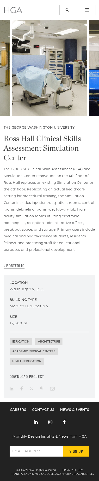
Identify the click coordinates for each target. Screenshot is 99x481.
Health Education (26, 361)
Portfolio (15, 265)
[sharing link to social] (11, 388)
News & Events (74, 410)
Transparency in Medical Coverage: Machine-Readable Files (52, 474)
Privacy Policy (72, 470)
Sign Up (76, 451)
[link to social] (36, 422)
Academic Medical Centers (33, 351)
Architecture (49, 341)
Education (20, 341)
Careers (18, 410)
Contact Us (43, 410)
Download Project (27, 376)
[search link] (67, 10)
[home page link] (13, 12)
